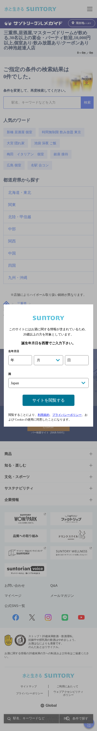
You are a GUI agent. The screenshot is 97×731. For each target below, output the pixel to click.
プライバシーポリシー (67, 414)
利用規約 (43, 414)
